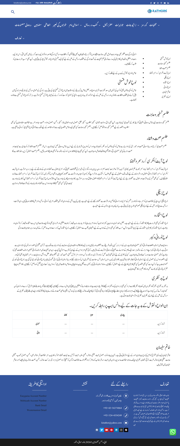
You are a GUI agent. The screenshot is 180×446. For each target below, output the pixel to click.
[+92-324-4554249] (126, 415)
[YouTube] (165, 3)
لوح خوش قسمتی (165, 59)
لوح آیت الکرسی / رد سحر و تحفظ (159, 73)
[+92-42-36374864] (126, 408)
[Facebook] (151, 3)
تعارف (18, 37)
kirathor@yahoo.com (111, 423)
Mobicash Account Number (33, 401)
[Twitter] (154, 3)
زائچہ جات (131, 24)
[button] (13, 11)
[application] (80, 24)
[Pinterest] (161, 3)
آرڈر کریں (161, 324)
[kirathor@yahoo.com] (126, 423)
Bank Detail (41, 405)
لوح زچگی (167, 78)
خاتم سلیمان (166, 92)
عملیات (153, 24)
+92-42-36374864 (112, 408)
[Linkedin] (168, 3)
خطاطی (47, 24)
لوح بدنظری (166, 97)
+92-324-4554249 (112, 415)
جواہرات (119, 24)
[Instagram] (158, 3)
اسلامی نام (74, 24)
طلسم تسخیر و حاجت (164, 64)
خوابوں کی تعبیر (59, 24)
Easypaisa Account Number (33, 396)
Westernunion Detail (37, 410)
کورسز (144, 24)
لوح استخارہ (166, 83)
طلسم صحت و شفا (165, 68)
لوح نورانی (167, 87)
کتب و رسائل (91, 24)
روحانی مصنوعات (23, 24)
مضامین (37, 24)
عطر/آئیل (107, 24)
